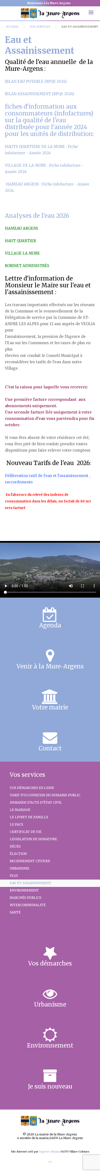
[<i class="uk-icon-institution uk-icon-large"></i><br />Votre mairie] (50, 700)
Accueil (12, 26)
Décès (15, 846)
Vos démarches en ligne (32, 788)
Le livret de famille (29, 817)
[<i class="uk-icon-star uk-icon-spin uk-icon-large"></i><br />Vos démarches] (50, 956)
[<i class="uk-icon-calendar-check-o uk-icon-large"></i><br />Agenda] (50, 618)
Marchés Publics (25, 898)
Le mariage (20, 810)
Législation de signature (33, 839)
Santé (15, 912)
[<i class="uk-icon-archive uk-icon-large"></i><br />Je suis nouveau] (50, 1079)
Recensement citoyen (30, 861)
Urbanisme (19, 868)
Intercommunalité (28, 905)
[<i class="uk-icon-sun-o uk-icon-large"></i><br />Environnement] (50, 1038)
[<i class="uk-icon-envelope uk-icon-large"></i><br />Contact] (50, 741)
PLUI (14, 876)
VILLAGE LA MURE (22, 253)
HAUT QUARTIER (20, 241)
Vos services (40, 26)
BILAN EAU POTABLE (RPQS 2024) (36, 81)
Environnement (24, 890)
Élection (18, 854)
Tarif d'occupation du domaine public (45, 795)
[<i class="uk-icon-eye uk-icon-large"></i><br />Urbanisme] (50, 997)
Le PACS (16, 824)
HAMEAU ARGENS (21, 228)
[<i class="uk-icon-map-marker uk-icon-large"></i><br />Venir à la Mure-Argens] (50, 659)
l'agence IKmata (49, 1151)
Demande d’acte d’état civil (36, 802)
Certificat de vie (26, 832)
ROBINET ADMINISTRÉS (27, 265)
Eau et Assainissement (30, 883)
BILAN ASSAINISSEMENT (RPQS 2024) (39, 94)
